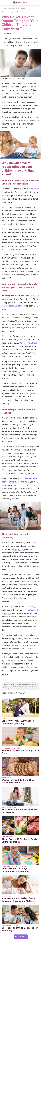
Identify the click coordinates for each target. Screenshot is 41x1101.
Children (4, 8)
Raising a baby (7, 896)
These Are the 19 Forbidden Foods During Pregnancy (19, 840)
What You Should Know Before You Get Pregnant (20, 811)
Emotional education (10, 925)
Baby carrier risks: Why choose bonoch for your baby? (18, 722)
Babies (4, 718)
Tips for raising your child (10, 12)
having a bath (33, 189)
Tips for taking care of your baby (14, 866)
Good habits (6, 777)
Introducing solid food (11, 748)
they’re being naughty (12, 306)
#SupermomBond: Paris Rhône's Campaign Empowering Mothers (18, 899)
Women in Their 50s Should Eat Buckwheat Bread (18, 781)
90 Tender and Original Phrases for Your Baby (20, 929)
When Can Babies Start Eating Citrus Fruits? (20, 751)
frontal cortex (19, 549)
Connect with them (28, 343)
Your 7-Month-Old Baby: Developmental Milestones (15, 870)
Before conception (9, 807)
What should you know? (17, 8)
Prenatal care (7, 837)
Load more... (20, 937)
